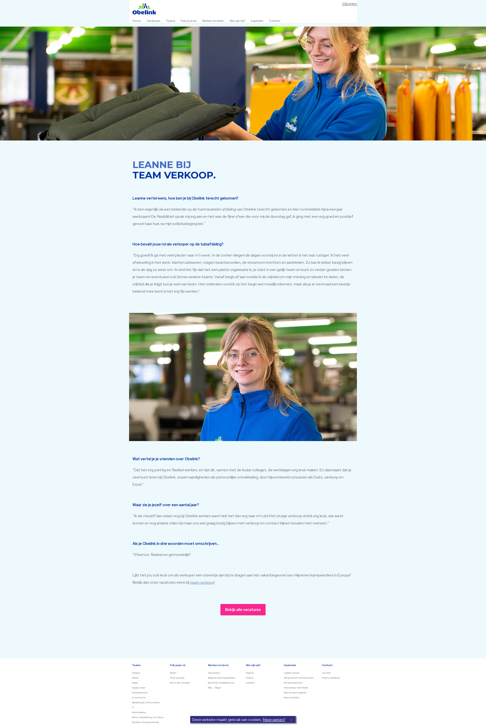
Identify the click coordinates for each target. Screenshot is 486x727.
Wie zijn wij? (237, 21)
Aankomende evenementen (299, 677)
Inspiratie (257, 21)
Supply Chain (138, 687)
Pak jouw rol (188, 21)
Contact (274, 21)
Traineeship (214, 672)
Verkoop (136, 672)
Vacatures (153, 21)
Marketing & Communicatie (146, 702)
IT (133, 707)
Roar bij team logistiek (295, 692)
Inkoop (135, 677)
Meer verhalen (291, 697)
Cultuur (249, 677)
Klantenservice (140, 692)
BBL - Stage (214, 687)
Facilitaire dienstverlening (145, 722)
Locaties (250, 682)
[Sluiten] (291, 719)
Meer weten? (274, 719)
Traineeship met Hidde (296, 687)
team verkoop (202, 582)
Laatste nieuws (291, 672)
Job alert (326, 672)
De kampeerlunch (293, 682)
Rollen (173, 672)
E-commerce (139, 697)
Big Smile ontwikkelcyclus (221, 682)
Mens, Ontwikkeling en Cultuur (148, 717)
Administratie (139, 712)
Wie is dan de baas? (180, 682)
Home (137, 21)
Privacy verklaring (331, 677)
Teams (170, 21)
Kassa (135, 682)
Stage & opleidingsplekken (221, 677)
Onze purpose (177, 677)
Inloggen (349, 3)
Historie (250, 672)
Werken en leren (213, 21)
